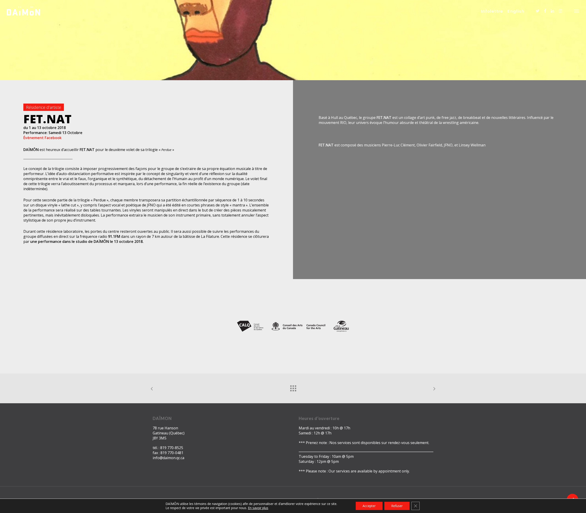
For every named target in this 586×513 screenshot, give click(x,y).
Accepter (369, 506)
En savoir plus (258, 508)
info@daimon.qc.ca (168, 457)
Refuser (397, 506)
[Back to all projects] (293, 387)
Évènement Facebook (42, 137)
